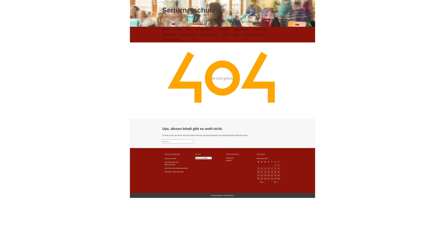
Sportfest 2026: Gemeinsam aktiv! (176, 168)
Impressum (230, 158)
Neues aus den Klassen (209, 34)
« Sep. (261, 182)
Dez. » (276, 182)
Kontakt (236, 34)
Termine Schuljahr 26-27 (204, 29)
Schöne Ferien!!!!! (170, 158)
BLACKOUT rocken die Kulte (174, 172)
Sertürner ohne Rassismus (253, 34)
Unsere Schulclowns (188, 34)
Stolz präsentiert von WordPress (222, 195)
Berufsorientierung (241, 29)
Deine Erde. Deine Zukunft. (172, 40)
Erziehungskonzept (169, 34)
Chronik (225, 34)
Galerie (188, 29)
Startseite (166, 29)
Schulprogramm (223, 29)
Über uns (178, 29)
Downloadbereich (260, 29)
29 (275, 179)
